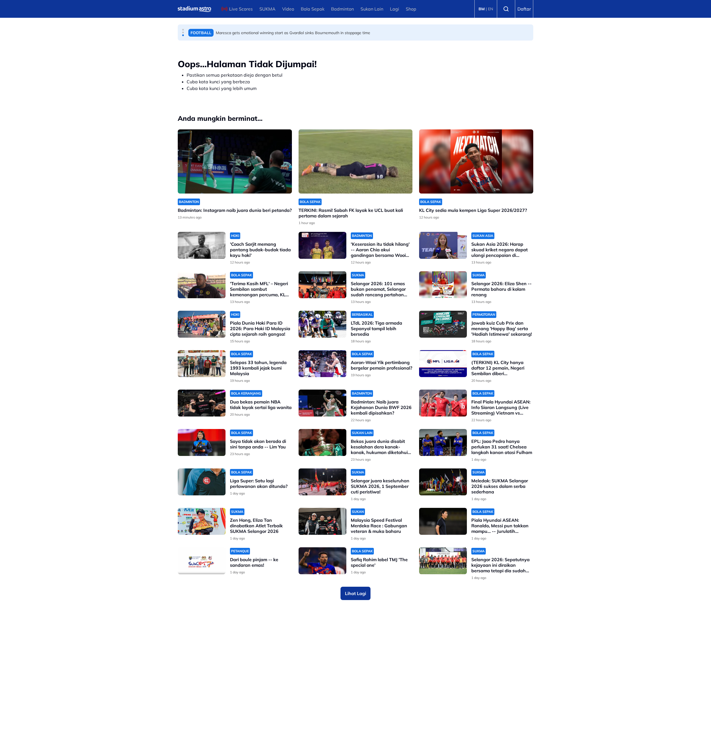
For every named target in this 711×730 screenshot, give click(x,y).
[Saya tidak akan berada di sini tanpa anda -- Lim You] (202, 442)
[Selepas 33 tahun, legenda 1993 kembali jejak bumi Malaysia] (202, 363)
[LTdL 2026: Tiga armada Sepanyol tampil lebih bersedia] (322, 324)
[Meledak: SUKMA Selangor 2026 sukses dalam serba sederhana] (443, 481)
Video (288, 9)
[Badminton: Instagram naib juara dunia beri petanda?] (235, 161)
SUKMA (267, 9)
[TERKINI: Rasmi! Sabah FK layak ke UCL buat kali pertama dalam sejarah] (356, 161)
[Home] (194, 9)
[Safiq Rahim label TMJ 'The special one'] (322, 560)
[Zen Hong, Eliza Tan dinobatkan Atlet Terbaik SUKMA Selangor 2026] (202, 521)
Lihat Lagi (355, 593)
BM (482, 8)
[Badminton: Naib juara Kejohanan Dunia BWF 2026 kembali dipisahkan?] (322, 403)
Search (506, 9)
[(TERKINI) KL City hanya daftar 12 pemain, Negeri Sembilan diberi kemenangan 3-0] (443, 363)
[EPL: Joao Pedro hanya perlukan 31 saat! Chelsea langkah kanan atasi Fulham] (443, 442)
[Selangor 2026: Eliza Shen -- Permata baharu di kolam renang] (443, 284)
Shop (411, 9)
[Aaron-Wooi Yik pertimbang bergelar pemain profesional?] (322, 363)
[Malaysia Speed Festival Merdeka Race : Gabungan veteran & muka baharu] (322, 521)
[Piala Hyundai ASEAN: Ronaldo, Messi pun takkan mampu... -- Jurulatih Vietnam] (443, 521)
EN (490, 8)
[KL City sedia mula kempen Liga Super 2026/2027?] (476, 161)
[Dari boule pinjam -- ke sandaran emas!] (202, 560)
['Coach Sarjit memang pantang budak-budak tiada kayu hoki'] (202, 245)
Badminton (342, 9)
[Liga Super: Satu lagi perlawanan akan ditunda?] (202, 481)
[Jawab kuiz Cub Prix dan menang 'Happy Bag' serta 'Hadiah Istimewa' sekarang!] (443, 324)
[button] (183, 30)
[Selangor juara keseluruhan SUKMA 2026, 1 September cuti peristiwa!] (322, 481)
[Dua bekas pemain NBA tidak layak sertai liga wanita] (202, 403)
